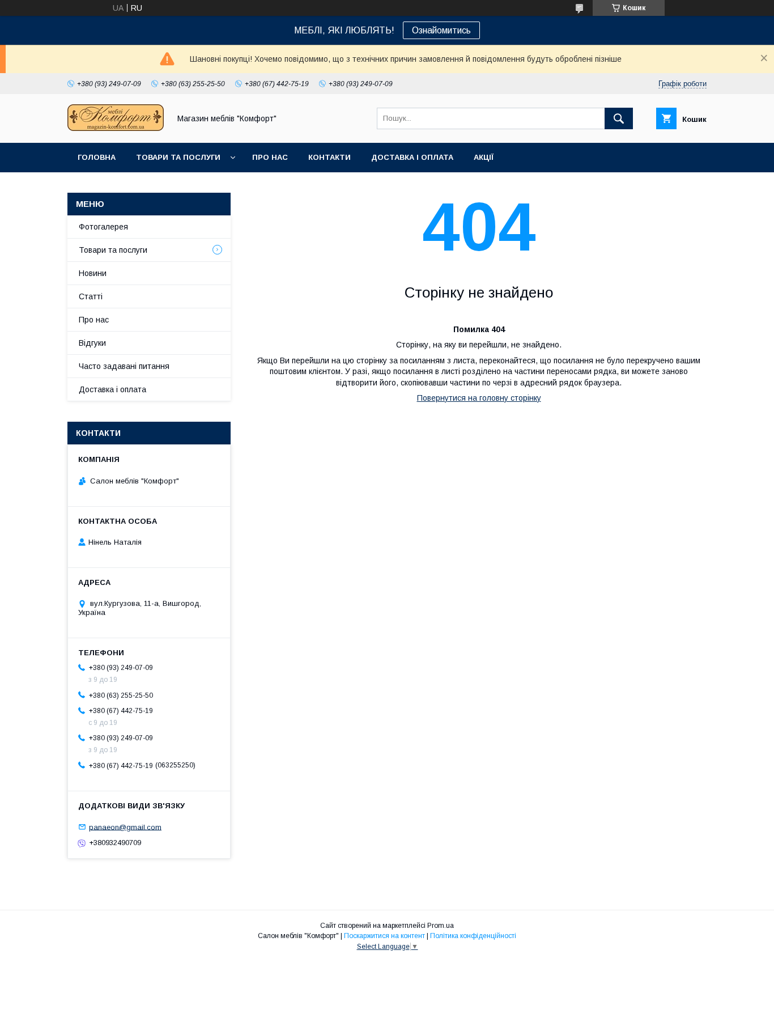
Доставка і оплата (412, 157)
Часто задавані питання (124, 366)
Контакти (329, 157)
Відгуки (92, 342)
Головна (97, 157)
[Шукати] (619, 118)
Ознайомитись (441, 30)
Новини (93, 273)
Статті (91, 296)
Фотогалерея (103, 226)
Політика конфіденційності (473, 936)
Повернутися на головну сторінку (479, 397)
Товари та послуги (178, 157)
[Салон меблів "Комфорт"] (115, 128)
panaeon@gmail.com (125, 826)
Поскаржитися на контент (384, 936)
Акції (484, 157)
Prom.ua (440, 926)
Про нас (270, 157)
